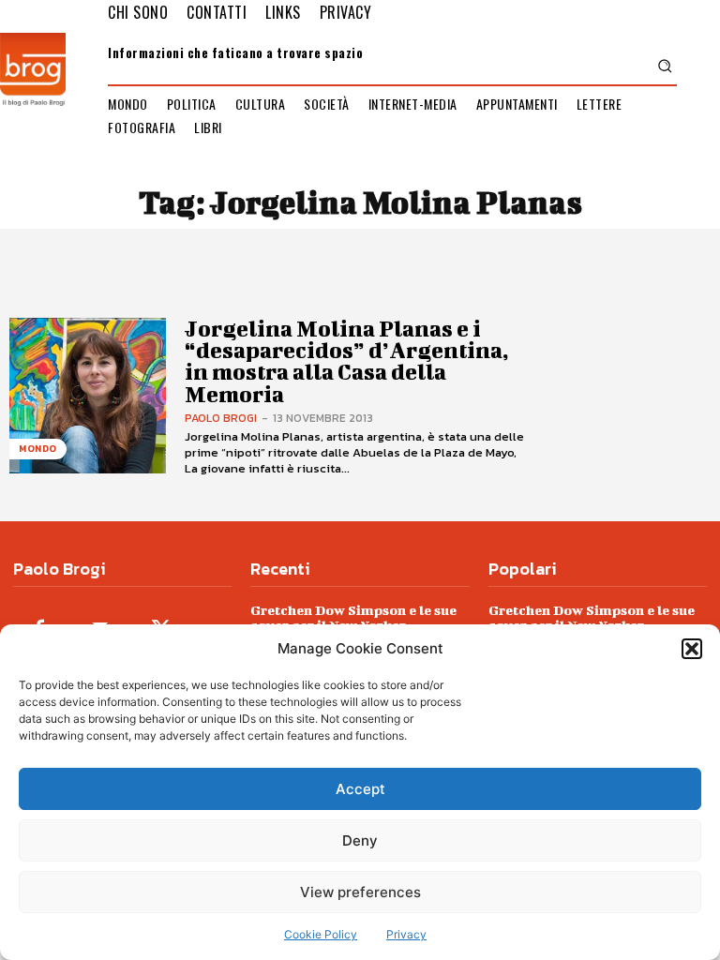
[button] (691, 648)
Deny (360, 840)
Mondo (38, 449)
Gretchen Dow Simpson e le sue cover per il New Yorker (353, 617)
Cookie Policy (320, 934)
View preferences (360, 892)
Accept (360, 789)
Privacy (406, 934)
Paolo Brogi (221, 418)
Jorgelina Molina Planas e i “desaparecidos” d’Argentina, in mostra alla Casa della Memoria (347, 361)
